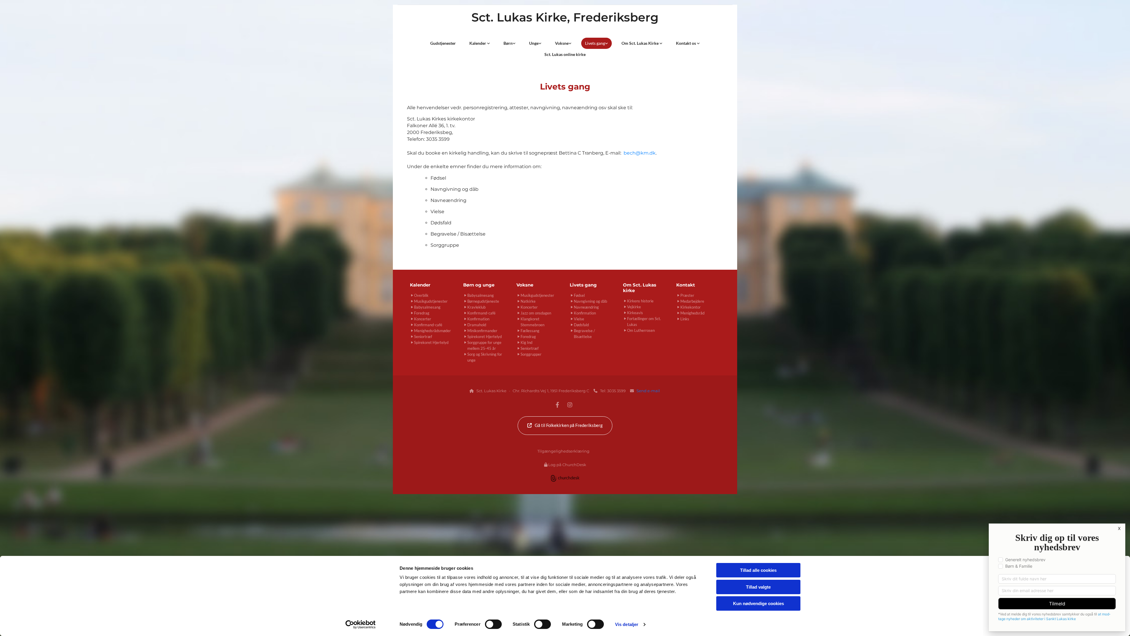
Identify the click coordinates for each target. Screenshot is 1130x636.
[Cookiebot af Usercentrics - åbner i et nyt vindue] (360, 624)
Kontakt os (686, 43)
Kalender (478, 43)
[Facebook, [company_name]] (557, 404)
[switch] (493, 624)
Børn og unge (478, 285)
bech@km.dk (640, 153)
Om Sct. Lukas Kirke (640, 43)
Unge (534, 43)
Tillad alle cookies (758, 570)
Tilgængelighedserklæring (563, 451)
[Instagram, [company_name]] (569, 404)
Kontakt (685, 285)
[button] (565, 425)
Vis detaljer (626, 624)
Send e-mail (649, 390)
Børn (508, 43)
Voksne (562, 43)
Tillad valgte (758, 586)
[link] (480, 43)
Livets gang (595, 43)
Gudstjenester (443, 43)
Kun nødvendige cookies (758, 603)
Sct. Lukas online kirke (565, 54)
